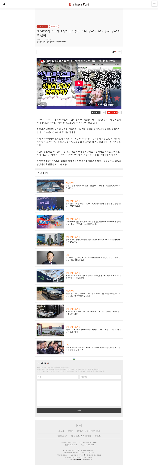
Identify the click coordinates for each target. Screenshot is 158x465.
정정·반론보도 (75, 436)
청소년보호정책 (62, 436)
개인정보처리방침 (82, 431)
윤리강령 (70, 431)
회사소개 (61, 431)
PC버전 (78, 425)
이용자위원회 (95, 431)
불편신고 (98, 436)
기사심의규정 (87, 436)
